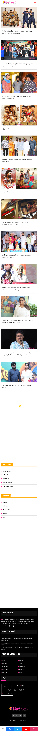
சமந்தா (15, 690)
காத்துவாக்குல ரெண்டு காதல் (10, 686)
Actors (5, 502)
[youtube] (26, 729)
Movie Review (7, 471)
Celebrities (6, 475)
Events (5, 513)
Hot (4, 517)
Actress (5, 506)
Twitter (3, 534)
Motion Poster (7, 482)
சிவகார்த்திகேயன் (7, 694)
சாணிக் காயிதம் (6, 690)
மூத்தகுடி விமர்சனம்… (8, 129)
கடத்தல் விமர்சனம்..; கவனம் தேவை (12, 192)
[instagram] (34, 729)
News (3, 661)
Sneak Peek (6, 479)
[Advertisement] (15, 443)
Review (20, 661)
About (20, 672)
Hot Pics (4, 672)
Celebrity (4, 663)
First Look (21, 669)
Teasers (20, 663)
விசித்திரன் (23, 686)
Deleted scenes (8, 486)
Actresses (4, 666)
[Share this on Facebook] (10, 729)
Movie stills (6, 510)
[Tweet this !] (18, 729)
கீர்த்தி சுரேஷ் (21, 690)
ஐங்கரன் (30, 686)
